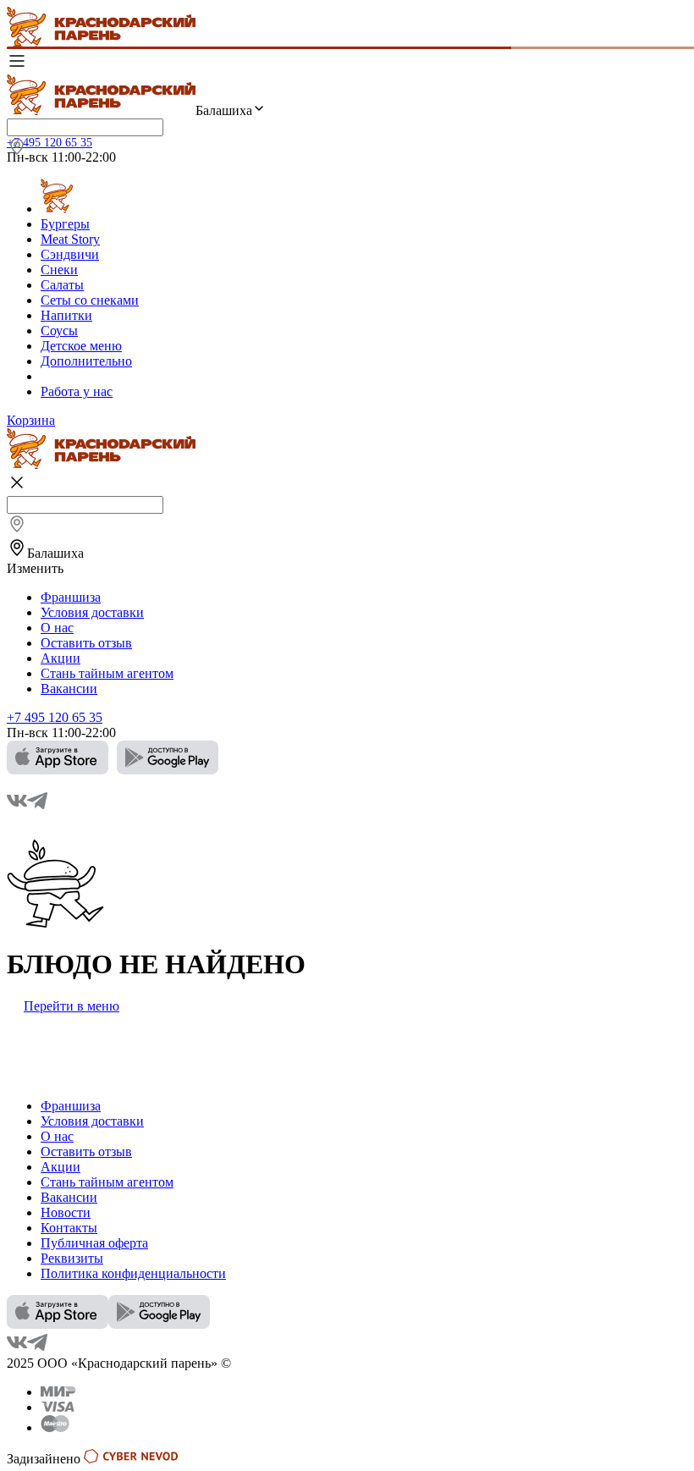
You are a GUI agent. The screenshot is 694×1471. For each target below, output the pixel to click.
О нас (57, 627)
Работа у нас (77, 391)
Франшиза (71, 597)
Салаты (62, 285)
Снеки (59, 269)
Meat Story (70, 239)
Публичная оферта (94, 1243)
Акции (60, 658)
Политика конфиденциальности (133, 1273)
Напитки (66, 315)
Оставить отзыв (86, 643)
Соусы (59, 330)
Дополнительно (86, 361)
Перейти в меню (71, 1006)
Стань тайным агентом (107, 673)
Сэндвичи (70, 254)
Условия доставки (92, 612)
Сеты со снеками (90, 300)
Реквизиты (72, 1258)
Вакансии (69, 688)
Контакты (69, 1227)
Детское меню (81, 346)
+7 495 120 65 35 (49, 142)
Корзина (31, 420)
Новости (66, 1212)
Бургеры (65, 224)
